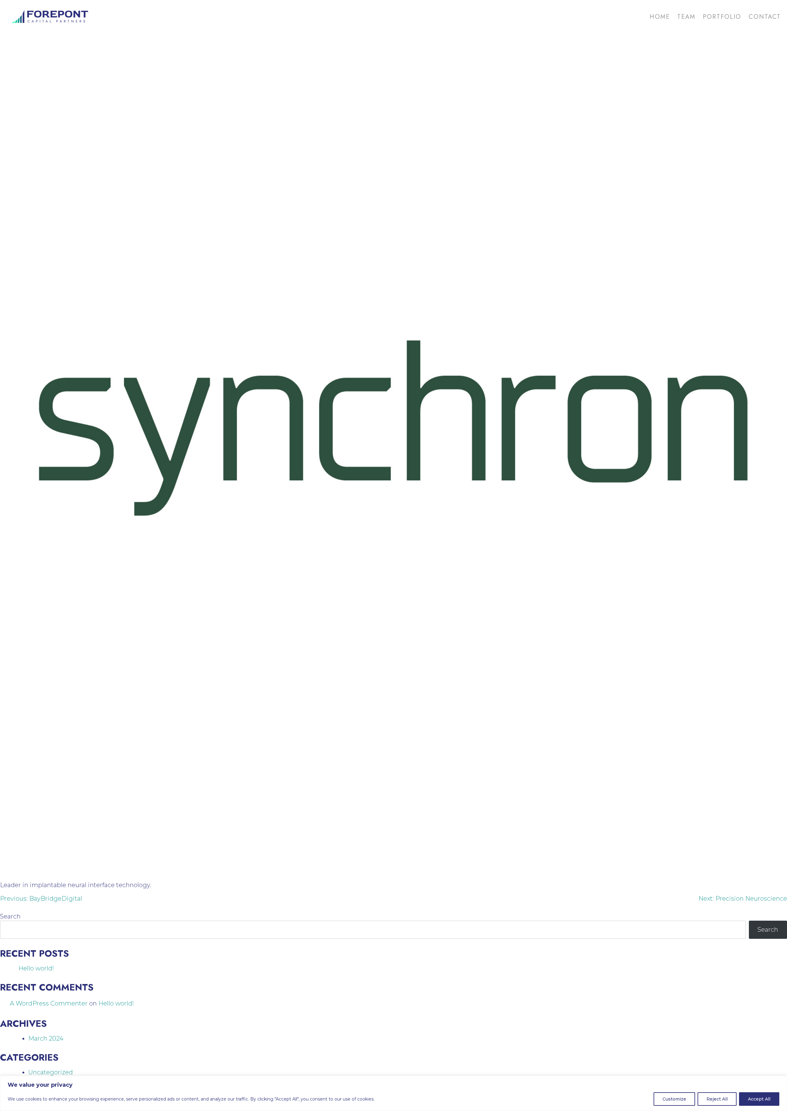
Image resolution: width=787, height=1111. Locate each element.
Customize (674, 1099)
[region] (393, 1093)
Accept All (759, 1099)
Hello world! (36, 968)
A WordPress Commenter (49, 1003)
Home (660, 16)
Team (686, 16)
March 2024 (45, 1038)
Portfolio (722, 16)
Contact (765, 16)
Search (10, 916)
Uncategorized (50, 1072)
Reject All (717, 1099)
